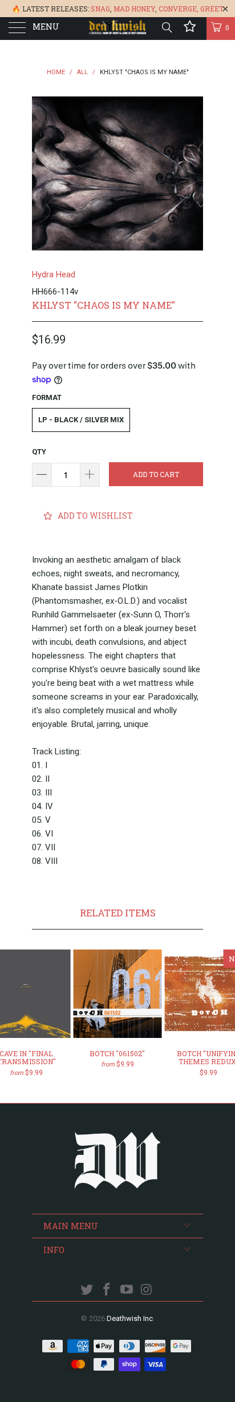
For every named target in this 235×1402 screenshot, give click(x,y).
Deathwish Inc (130, 1318)
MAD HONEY (134, 8)
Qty (39, 451)
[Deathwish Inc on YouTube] (127, 1290)
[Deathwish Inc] (117, 28)
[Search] (166, 27)
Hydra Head (53, 274)
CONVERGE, (178, 8)
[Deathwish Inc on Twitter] (87, 1290)
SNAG (100, 8)
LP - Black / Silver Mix (81, 419)
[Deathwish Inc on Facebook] (107, 1290)
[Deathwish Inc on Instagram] (146, 1290)
